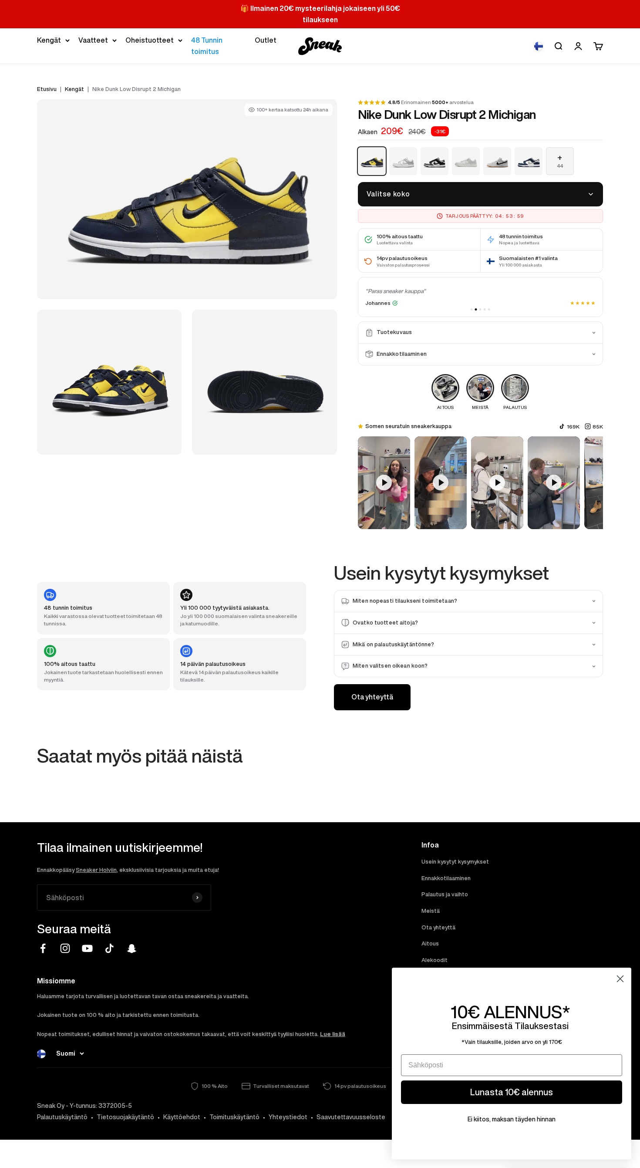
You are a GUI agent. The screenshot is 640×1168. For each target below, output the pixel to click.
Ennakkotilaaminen (446, 878)
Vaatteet (93, 40)
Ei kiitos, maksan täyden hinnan (512, 1119)
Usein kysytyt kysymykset (455, 861)
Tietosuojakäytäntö (125, 1117)
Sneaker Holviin (96, 870)
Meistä (430, 911)
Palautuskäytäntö (62, 1117)
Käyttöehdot (181, 1117)
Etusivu (47, 89)
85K (598, 426)
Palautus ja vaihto (444, 894)
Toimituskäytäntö (234, 1117)
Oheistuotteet (149, 40)
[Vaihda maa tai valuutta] (538, 46)
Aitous (430, 943)
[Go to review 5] (489, 309)
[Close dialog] (620, 978)
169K (573, 426)
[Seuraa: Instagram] (65, 948)
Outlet (265, 40)
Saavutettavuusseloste (351, 1117)
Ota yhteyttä (372, 696)
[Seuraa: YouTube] (87, 948)
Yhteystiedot (288, 1117)
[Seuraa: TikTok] (109, 948)
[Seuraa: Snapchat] (132, 948)
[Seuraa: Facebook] (43, 948)
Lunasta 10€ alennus (511, 1092)
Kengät (49, 40)
